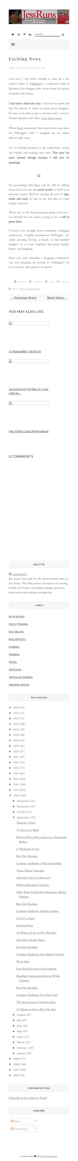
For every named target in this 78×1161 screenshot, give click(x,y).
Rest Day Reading (26, 856)
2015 (16, 768)
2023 (16, 724)
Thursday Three (25, 823)
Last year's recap (52, 118)
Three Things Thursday (30, 871)
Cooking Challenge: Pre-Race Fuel (36, 995)
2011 (16, 790)
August (21, 1015)
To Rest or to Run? (27, 830)
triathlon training (21, 677)
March (21, 1042)
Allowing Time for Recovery (33, 878)
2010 (16, 796)
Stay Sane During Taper (30, 940)
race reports (17, 639)
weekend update (19, 684)
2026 (16, 708)
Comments (20, 1129)
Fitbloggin (36, 84)
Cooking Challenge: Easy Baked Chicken (40, 954)
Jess (13, 67)
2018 (16, 752)
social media (33, 288)
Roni (20, 128)
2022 (16, 730)
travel (13, 662)
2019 (16, 746)
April (20, 1037)
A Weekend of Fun (27, 849)
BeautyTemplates (48, 1156)
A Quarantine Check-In (25, 351)
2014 (16, 774)
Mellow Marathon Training (32, 885)
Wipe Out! (22, 962)
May (19, 1031)
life (21, 288)
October (22, 812)
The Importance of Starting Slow (36, 1002)
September (23, 818)
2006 (16, 1075)
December (23, 801)
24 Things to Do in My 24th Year (36, 1009)
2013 (16, 779)
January (21, 1053)
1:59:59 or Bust (25, 918)
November (23, 807)
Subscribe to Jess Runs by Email (28, 1098)
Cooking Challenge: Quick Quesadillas (39, 863)
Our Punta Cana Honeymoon (28, 431)
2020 (16, 741)
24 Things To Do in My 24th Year (36, 933)
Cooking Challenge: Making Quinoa (37, 911)
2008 (16, 1064)
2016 (16, 763)
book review (17, 616)
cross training (18, 624)
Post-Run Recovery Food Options (36, 969)
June (19, 1026)
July (19, 1020)
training (14, 654)
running (14, 646)
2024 (16, 719)
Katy (37, 185)
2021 (16, 735)
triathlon (15, 669)
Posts (17, 1121)
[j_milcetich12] (18, 574)
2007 (16, 1070)
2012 (16, 785)
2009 (16, 1059)
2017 (16, 757)
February (22, 1048)
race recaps (16, 631)
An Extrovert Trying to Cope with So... (28, 391)
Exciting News (24, 926)
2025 (16, 713)
